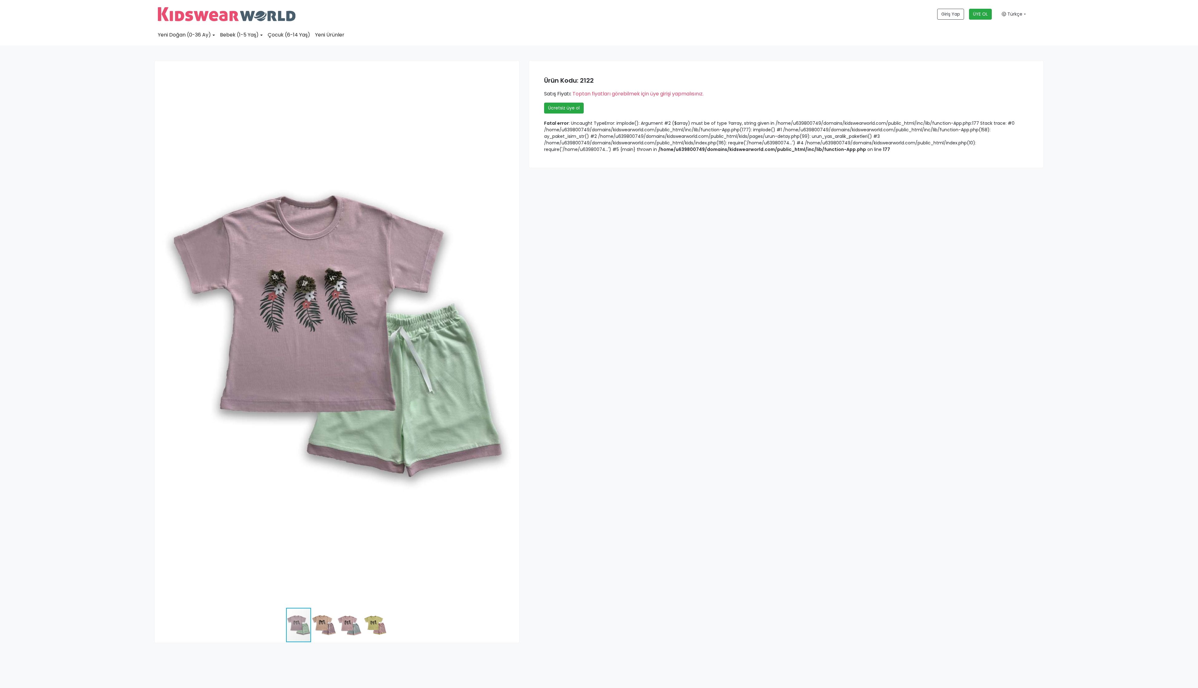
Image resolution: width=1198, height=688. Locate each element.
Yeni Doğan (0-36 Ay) (184, 34)
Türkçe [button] (1014, 14)
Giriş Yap (950, 14)
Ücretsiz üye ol (564, 108)
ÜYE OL (980, 14)
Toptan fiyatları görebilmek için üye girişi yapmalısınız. (638, 93)
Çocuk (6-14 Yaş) (289, 34)
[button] (514, 66)
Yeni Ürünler (329, 34)
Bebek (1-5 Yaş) (239, 34)
